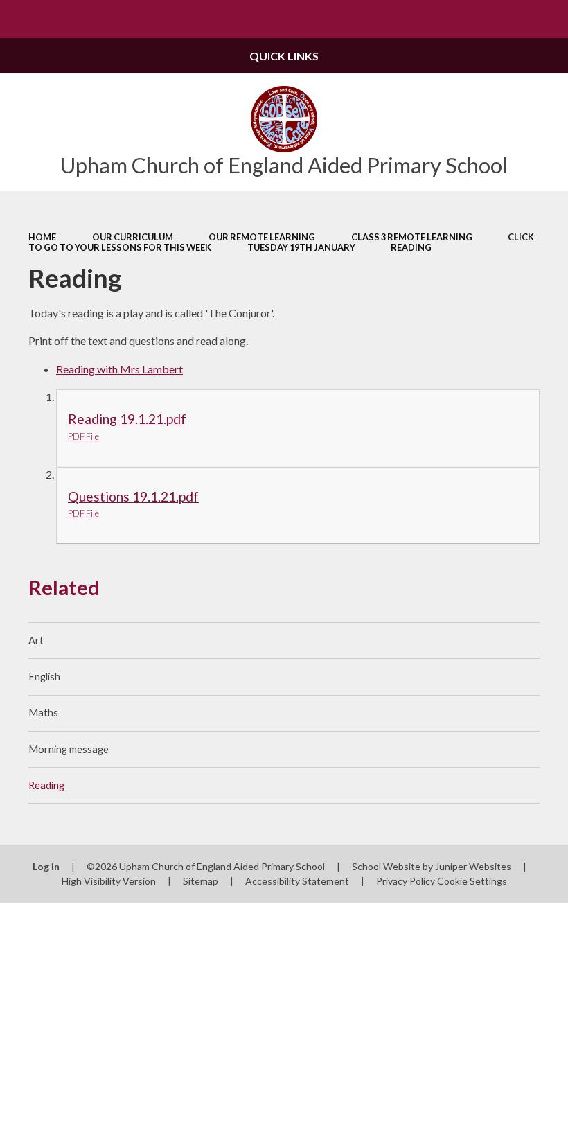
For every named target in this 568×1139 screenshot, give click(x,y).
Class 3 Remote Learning (411, 236)
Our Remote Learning (261, 236)
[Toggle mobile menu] (19, 19)
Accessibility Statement (297, 881)
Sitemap (200, 881)
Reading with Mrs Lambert (119, 369)
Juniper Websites (473, 866)
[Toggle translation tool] (511, 19)
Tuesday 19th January (301, 247)
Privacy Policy (405, 881)
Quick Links (284, 55)
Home (42, 236)
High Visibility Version (109, 881)
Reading (411, 247)
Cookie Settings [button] (472, 881)
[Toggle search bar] (549, 19)
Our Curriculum (132, 236)
